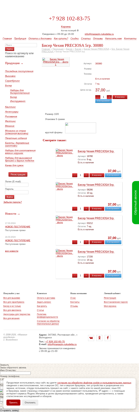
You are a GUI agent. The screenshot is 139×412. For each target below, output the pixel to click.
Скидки (75, 38)
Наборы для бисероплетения (19, 91)
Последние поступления (19, 71)
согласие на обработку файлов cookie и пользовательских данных (94, 382)
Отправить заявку (9, 410)
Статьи (86, 38)
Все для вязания (11, 318)
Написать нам (113, 38)
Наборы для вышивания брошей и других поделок (19, 159)
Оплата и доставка (40, 38)
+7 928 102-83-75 (69, 18)
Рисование (11, 116)
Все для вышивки (11, 298)
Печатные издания (16, 138)
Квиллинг (10, 107)
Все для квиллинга (12, 310)
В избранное (103, 101)
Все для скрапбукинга (13, 302)
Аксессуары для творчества (16, 314)
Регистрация (18, 174)
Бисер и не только (12, 306)
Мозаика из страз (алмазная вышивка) (16, 132)
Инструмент (17, 101)
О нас (73, 298)
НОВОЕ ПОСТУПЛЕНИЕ (17, 226)
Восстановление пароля (116, 302)
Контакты (130, 38)
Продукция (20, 38)
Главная (7, 38)
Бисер (8, 85)
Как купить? (61, 38)
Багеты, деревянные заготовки (17, 144)
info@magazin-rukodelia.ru (99, 34)
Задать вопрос (44, 302)
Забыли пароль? (12, 202)
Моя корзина (110, 306)
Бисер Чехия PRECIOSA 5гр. (96, 151)
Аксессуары (11, 111)
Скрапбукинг (12, 80)
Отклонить (30, 402)
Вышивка (10, 76)
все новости (11, 251)
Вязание (9, 126)
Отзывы (98, 38)
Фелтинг (10, 121)
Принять (13, 402)
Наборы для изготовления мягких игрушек (20, 151)
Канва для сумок (14, 165)
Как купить (42, 306)
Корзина (66, 26)
